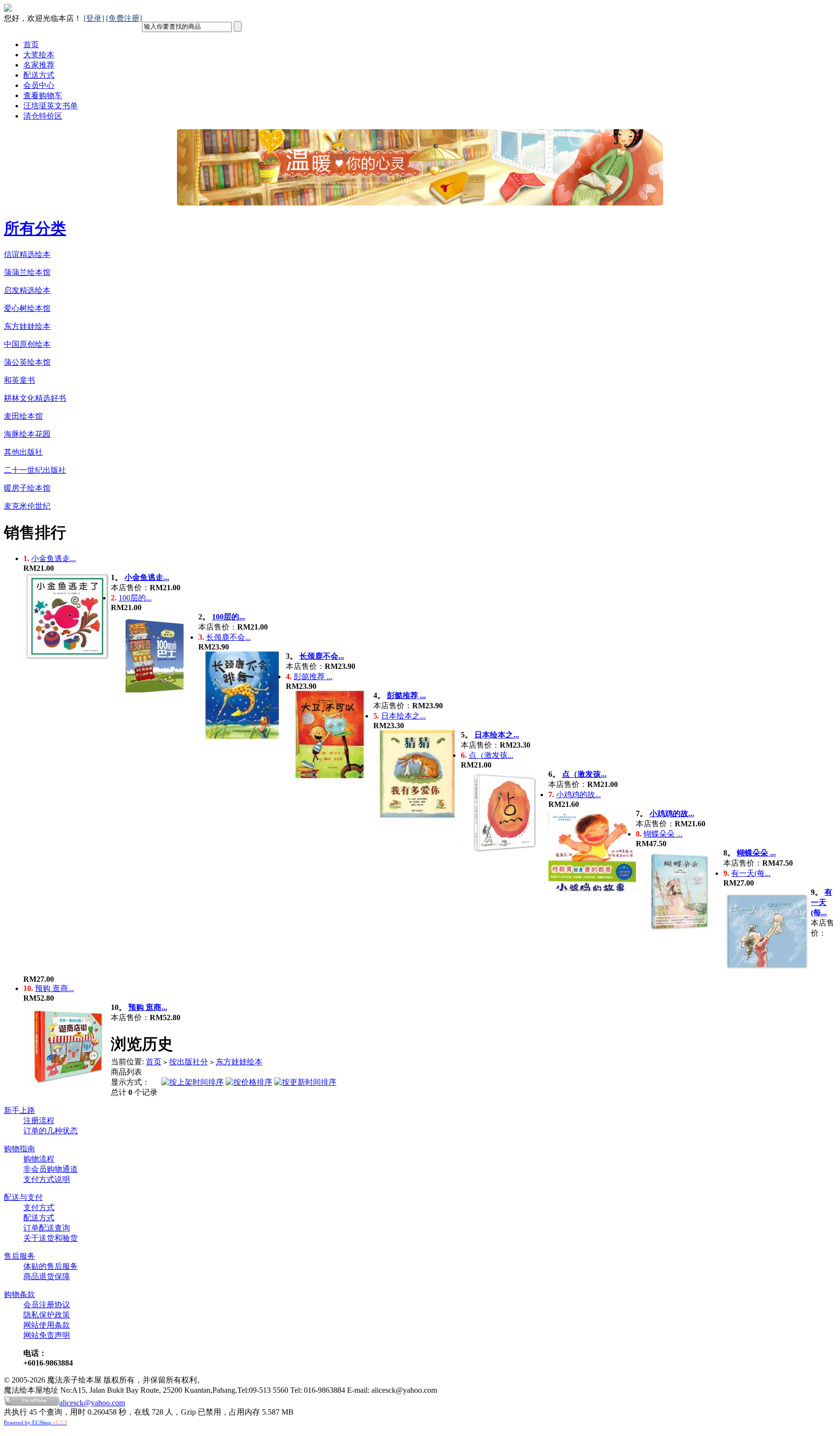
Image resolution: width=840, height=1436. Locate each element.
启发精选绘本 (27, 290)
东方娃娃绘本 (27, 326)
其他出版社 (23, 452)
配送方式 (38, 75)
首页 (31, 44)
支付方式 (38, 1207)
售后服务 (19, 1256)
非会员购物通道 (50, 1169)
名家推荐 (38, 65)
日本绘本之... (403, 716)
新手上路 (19, 1110)
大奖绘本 (38, 55)
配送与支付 (23, 1197)
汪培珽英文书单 (50, 106)
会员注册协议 (46, 1304)
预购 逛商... (54, 988)
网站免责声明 (46, 1335)
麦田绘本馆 (23, 416)
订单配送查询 (46, 1228)
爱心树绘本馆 (27, 308)
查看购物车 (42, 95)
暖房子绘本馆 (27, 488)
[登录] (94, 18)
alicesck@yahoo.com (92, 1403)
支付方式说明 (46, 1179)
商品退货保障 (46, 1276)
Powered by (35, 1422)
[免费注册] (124, 18)
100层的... (135, 598)
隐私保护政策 (46, 1315)
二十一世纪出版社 (35, 470)
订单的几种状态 (50, 1131)
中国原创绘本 (27, 344)
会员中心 (38, 85)
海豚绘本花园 (27, 434)
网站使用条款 (46, 1325)
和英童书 (19, 380)
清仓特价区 (42, 116)
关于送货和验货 (50, 1238)
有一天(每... (750, 873)
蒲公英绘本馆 (27, 362)
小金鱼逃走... (53, 558)
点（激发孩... (491, 755)
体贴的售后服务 (50, 1266)
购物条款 (19, 1294)
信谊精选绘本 (27, 254)
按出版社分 (188, 1062)
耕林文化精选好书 (35, 398)
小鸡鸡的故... (578, 794)
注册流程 (38, 1120)
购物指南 (19, 1149)
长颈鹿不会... (228, 637)
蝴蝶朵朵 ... (663, 834)
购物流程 (38, 1159)
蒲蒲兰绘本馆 (27, 272)
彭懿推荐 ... (313, 676)
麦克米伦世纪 (27, 506)
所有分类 (35, 228)
